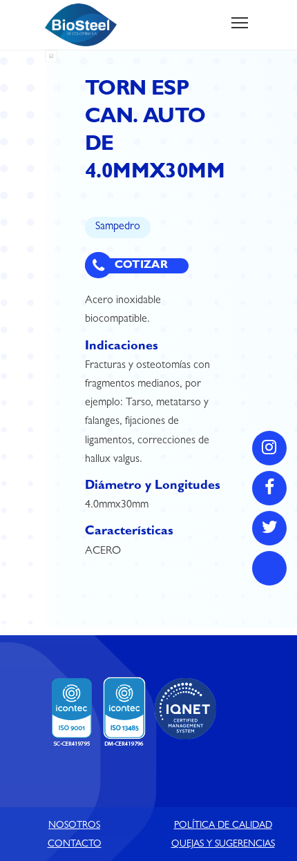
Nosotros (74, 826)
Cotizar (140, 265)
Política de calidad (223, 826)
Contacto (75, 844)
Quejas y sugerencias (223, 844)
